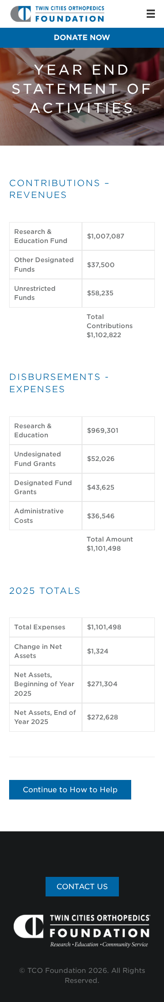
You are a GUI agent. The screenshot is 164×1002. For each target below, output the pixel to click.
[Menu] (151, 14)
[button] (82, 37)
